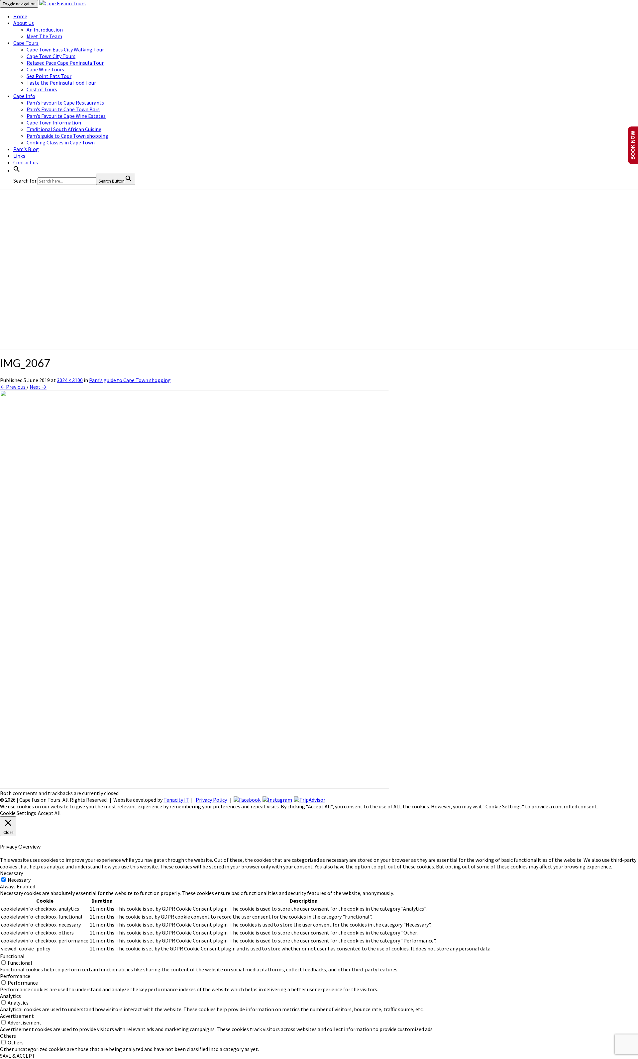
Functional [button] (12, 956)
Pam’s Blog (26, 149)
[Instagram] (277, 799)
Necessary (19, 879)
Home (20, 16)
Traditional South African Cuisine (64, 129)
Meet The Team (44, 36)
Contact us (25, 162)
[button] (16, 170)
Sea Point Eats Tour (49, 76)
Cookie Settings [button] (18, 813)
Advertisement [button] (17, 1016)
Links (19, 155)
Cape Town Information (54, 122)
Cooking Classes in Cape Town (61, 142)
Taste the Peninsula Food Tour (61, 82)
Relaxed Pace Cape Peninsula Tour (65, 62)
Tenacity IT (176, 799)
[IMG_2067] (194, 786)
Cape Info (24, 96)
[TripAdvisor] (309, 799)
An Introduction (45, 29)
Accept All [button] (49, 813)
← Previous (13, 386)
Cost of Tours (42, 89)
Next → (38, 386)
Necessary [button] (11, 873)
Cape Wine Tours (45, 69)
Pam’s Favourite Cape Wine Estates (66, 116)
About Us (23, 23)
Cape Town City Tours (51, 56)
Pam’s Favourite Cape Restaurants (65, 102)
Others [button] (8, 1035)
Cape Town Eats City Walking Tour (65, 49)
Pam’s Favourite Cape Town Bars (63, 109)
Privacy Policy (211, 799)
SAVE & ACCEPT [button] (17, 1055)
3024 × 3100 (70, 380)
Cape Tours (26, 43)
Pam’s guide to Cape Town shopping (67, 135)
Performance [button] (15, 976)
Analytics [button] (10, 996)
